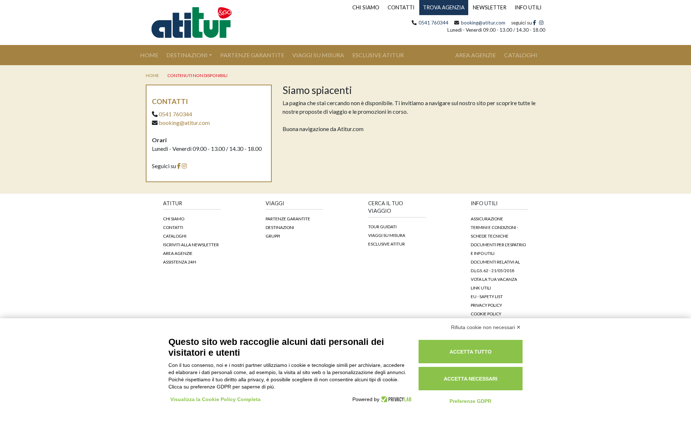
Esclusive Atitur (378, 54)
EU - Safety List (487, 296)
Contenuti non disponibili (197, 75)
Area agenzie (178, 253)
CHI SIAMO (365, 7)
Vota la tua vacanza (494, 279)
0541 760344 (433, 23)
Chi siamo (173, 218)
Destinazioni (187, 54)
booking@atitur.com (483, 23)
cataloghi (520, 54)
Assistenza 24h (179, 261)
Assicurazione (487, 218)
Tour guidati (382, 226)
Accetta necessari (470, 379)
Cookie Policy (486, 313)
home (152, 75)
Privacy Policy (486, 304)
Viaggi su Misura (318, 54)
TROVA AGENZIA (444, 7)
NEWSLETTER (489, 7)
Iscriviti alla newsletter (191, 244)
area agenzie (475, 54)
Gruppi (273, 235)
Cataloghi (174, 235)
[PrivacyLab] (395, 399)
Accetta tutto (471, 352)
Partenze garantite (288, 218)
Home (153, 54)
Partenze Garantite (252, 54)
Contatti (173, 227)
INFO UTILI (528, 7)
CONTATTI (401, 7)
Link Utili (481, 287)
